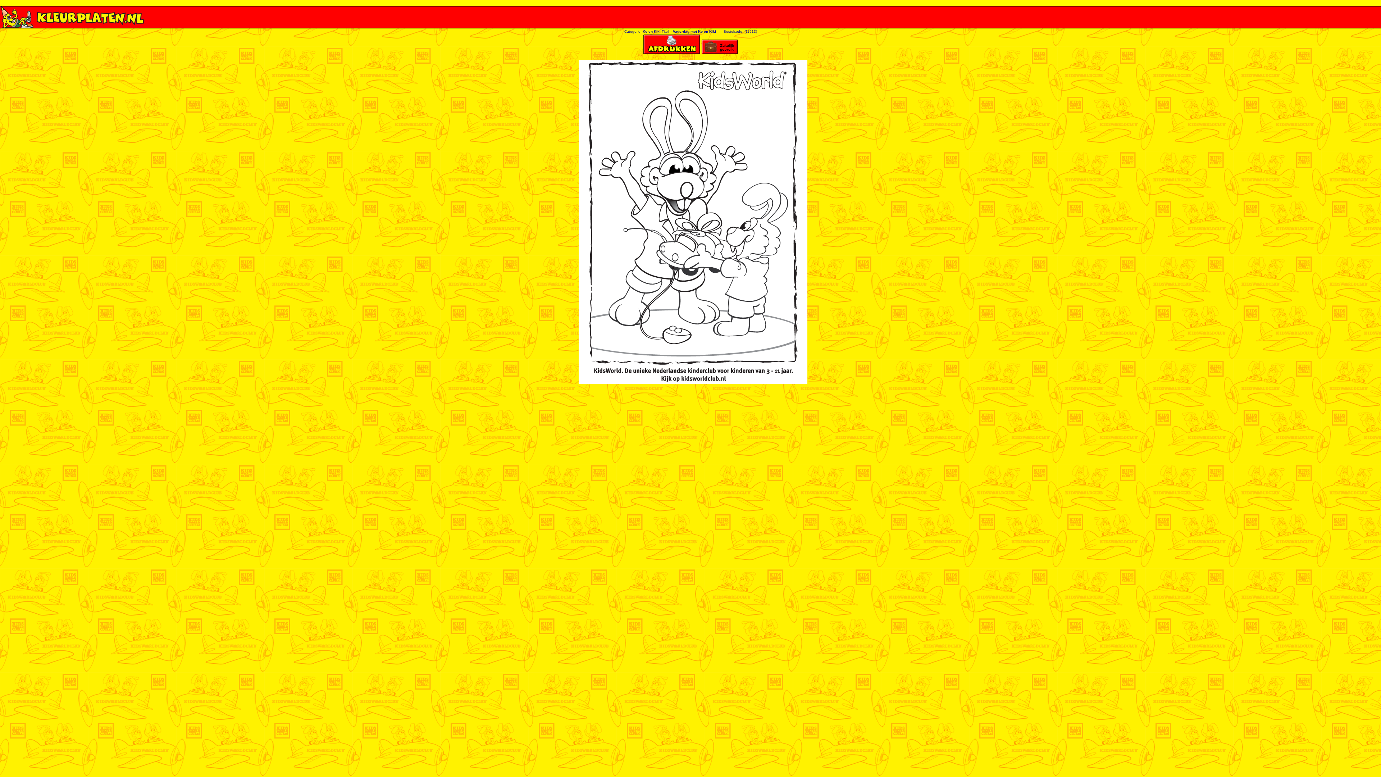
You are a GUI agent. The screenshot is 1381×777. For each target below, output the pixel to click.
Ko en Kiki (652, 31)
